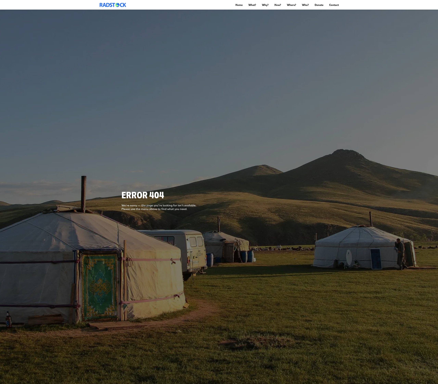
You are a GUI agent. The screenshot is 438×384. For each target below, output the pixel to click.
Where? (291, 5)
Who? (305, 5)
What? (252, 5)
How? (277, 5)
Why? (265, 5)
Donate (319, 5)
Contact (334, 5)
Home (239, 5)
